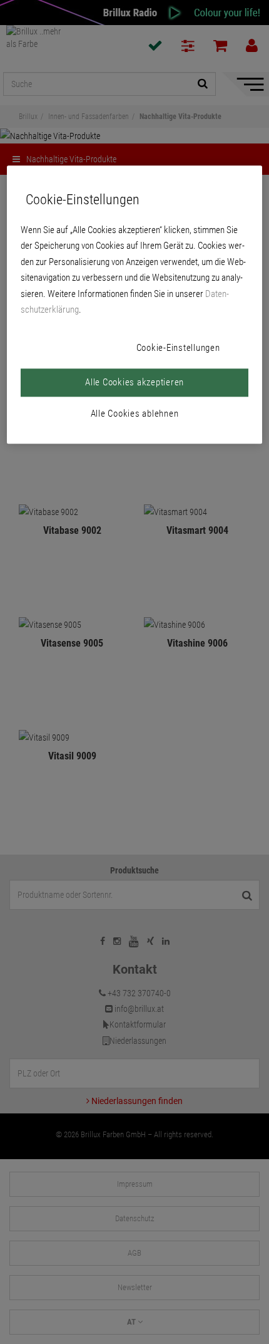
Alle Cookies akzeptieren (134, 382)
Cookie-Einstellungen (178, 347)
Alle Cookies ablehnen (135, 413)
